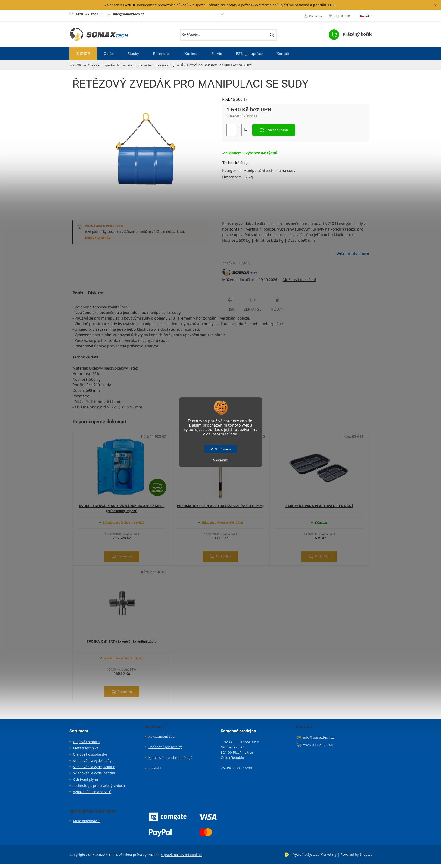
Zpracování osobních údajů (170, 757)
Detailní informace (352, 253)
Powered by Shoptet (356, 854)
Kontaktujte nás (97, 238)
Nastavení (220, 460)
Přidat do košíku (277, 130)
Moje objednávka (86, 820)
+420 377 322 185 (318, 744)
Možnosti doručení (299, 279)
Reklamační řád (161, 736)
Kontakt (154, 768)
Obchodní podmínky (165, 746)
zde (234, 434)
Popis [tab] (77, 293)
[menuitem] (83, 53)
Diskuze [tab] (95, 293)
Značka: (236, 263)
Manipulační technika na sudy (269, 170)
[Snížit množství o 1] (238, 133)
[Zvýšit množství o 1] (238, 127)
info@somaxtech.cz (318, 737)
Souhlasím (223, 449)
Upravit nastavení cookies (181, 854)
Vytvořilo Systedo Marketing (314, 854)
